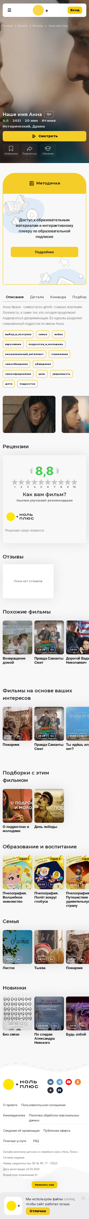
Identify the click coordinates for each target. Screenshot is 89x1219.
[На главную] (40, 10)
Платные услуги (14, 1141)
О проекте (10, 1105)
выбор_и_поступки (18, 334)
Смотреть (48, 136)
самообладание (16, 364)
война (58, 334)
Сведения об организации (21, 1130)
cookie (69, 1199)
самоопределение (18, 373)
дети (8, 383)
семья (42, 334)
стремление (59, 354)
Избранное (11, 153)
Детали (37, 297)
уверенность (61, 373)
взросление (13, 344)
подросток (27, 383)
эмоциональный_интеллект (24, 354)
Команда (58, 297)
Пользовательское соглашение (43, 1105)
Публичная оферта (56, 1130)
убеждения (43, 364)
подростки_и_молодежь (46, 344)
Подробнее (44, 252)
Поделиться (29, 153)
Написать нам (44, 1184)
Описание (15, 297)
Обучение (48, 153)
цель (41, 373)
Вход (74, 10)
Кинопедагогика (14, 1115)
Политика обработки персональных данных (54, 1118)
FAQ (36, 1141)
